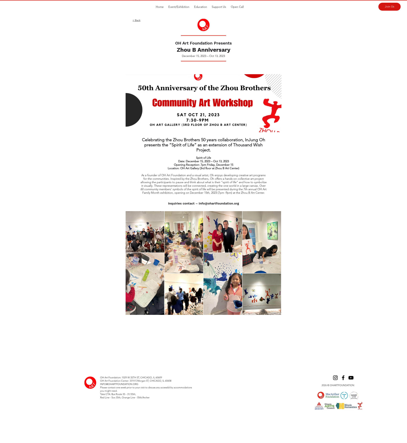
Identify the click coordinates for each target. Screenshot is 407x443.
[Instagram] (335, 378)
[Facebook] (343, 378)
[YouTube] (351, 378)
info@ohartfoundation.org (219, 203)
